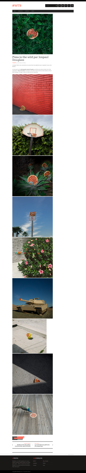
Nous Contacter (45, 461)
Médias (33, 11)
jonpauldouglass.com (19, 438)
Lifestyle (27, 11)
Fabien (14, 62)
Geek (15, 11)
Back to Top (70, 454)
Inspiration (20, 11)
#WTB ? (34, 461)
